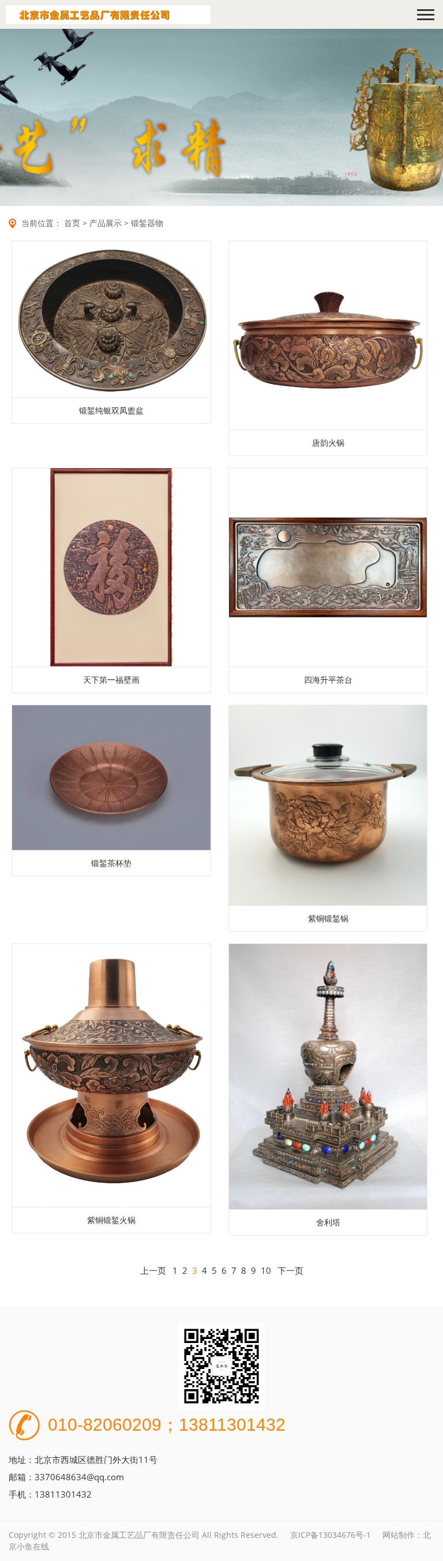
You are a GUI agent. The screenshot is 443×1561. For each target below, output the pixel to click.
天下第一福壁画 (111, 679)
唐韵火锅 (328, 442)
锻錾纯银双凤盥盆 (111, 410)
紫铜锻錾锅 (328, 918)
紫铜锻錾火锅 (111, 1219)
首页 (72, 222)
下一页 (290, 1270)
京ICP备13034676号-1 (330, 1534)
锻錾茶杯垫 (111, 862)
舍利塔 (328, 1222)
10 (266, 1270)
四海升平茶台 (328, 679)
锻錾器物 (147, 222)
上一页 (153, 1270)
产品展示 (105, 222)
